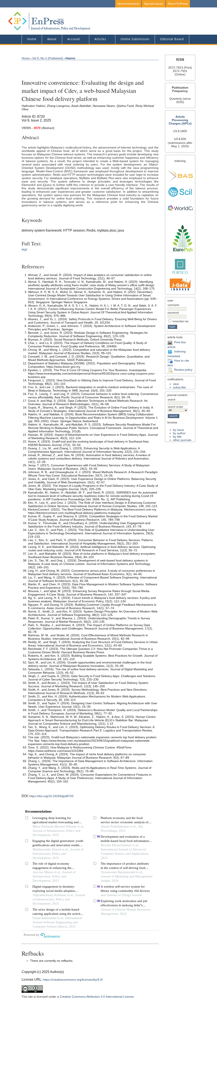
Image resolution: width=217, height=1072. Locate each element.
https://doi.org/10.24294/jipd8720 (51, 796)
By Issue (178, 429)
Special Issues (153, 3)
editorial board (172, 39)
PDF (25, 250)
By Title (177, 436)
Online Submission (135, 39)
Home (31, 39)
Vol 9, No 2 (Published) (47, 58)
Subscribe (179, 387)
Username (173, 305)
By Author (179, 433)
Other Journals (182, 440)
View (176, 384)
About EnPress (178, 3)
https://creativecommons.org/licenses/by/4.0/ (73, 979)
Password (173, 312)
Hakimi (70, 58)
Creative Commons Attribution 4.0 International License (97, 996)
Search (171, 399)
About (52, 39)
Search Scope (175, 406)
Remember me (180, 321)
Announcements (128, 3)
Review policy (183, 369)
